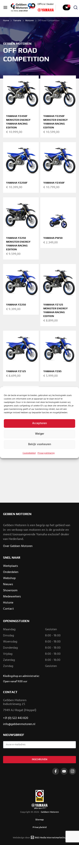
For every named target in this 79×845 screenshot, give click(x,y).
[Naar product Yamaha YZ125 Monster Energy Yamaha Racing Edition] (58, 282)
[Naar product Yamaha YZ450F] (58, 160)
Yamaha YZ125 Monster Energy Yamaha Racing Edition (55, 310)
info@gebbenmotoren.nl (19, 724)
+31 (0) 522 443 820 (15, 718)
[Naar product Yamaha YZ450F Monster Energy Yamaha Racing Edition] (21, 93)
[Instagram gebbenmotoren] (72, 771)
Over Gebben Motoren (18, 546)
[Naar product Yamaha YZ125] (21, 348)
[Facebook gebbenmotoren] (55, 771)
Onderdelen (10, 572)
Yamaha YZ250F (17, 182)
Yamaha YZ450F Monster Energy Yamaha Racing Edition (18, 121)
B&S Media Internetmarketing (50, 837)
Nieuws (8, 584)
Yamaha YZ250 (16, 304)
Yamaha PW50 (53, 237)
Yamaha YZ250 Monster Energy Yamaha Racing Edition (18, 243)
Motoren (29, 21)
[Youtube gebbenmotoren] (64, 771)
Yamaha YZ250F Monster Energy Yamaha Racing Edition (55, 121)
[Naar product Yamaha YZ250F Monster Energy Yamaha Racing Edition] (58, 93)
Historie (8, 602)
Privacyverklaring (46, 453)
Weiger (39, 434)
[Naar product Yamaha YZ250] (21, 282)
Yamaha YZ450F (54, 182)
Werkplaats (10, 566)
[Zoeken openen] (75, 7)
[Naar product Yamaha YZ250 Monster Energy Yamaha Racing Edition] (21, 215)
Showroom (10, 590)
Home (6, 21)
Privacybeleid (40, 827)
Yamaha (17, 21)
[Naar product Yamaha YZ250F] (21, 160)
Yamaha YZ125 (16, 371)
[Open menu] (5, 7)
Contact (8, 608)
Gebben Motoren (50, 811)
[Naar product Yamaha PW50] (58, 215)
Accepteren (39, 423)
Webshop (9, 578)
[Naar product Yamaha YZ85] (58, 348)
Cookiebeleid (29, 453)
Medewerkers (12, 596)
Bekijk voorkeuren (39, 444)
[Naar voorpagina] (23, 7)
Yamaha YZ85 (52, 371)
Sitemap (39, 819)
